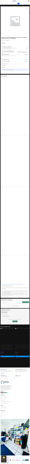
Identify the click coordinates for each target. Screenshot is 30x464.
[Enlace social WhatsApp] (5, 67)
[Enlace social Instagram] (2, 392)
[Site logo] (15, 1)
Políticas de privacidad (3, 397)
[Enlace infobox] (4, 369)
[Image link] (6, 382)
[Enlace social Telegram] (6, 392)
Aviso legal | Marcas (3, 406)
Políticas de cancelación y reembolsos (5, 401)
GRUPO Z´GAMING (3, 411)
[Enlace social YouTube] (4, 392)
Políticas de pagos (3, 400)
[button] (8, 356)
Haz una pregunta (25, 302)
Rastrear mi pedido (3, 415)
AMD (9, 40)
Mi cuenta (2, 414)
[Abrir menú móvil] (1, 1)
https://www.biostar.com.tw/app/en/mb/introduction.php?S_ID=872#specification (12, 284)
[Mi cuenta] (28, 1)
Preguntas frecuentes (3, 396)
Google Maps (2, 373)
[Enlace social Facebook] (4, 67)
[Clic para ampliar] (3, 33)
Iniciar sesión (15, 321)
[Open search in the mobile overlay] (15, 3)
